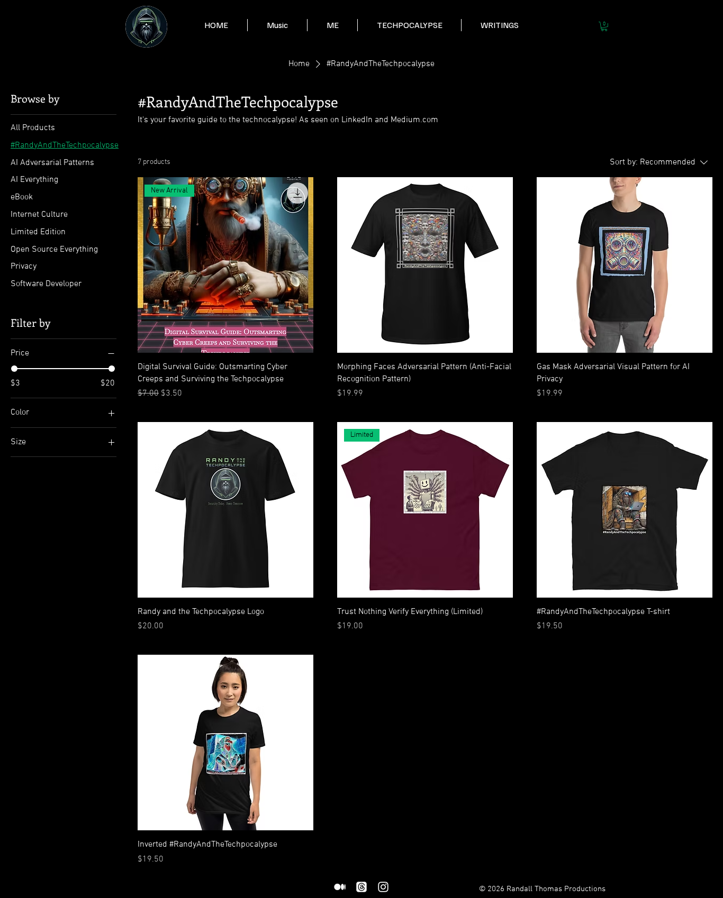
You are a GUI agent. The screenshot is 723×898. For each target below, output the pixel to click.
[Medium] (340, 887)
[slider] (14, 368)
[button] (332, 25)
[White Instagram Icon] (383, 887)
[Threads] (361, 887)
